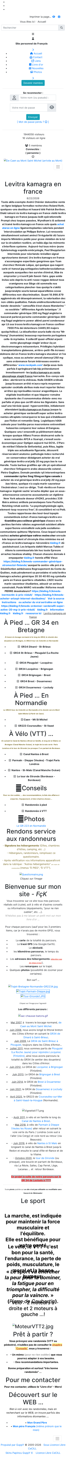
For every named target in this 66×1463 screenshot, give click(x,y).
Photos (31, 819)
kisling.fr (55, 542)
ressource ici (33, 613)
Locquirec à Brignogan (50, 1066)
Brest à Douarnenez (49, 1081)
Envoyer (33, 117)
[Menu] (33, 34)
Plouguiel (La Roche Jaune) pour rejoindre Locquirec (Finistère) (36, 1052)
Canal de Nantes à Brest (36, 1121)
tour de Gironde (44, 1158)
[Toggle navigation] (58, 167)
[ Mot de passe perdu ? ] (33, 121)
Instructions (9, 602)
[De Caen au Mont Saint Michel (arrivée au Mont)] (33, 160)
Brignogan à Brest (49, 1074)
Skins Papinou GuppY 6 (20, 1452)
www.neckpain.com (30, 365)
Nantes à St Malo (47, 1143)
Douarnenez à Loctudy (49, 1089)
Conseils (31, 788)
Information (57, 609)
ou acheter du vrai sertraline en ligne (41, 602)
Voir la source (56, 598)
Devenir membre (33, 82)
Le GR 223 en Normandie (31, 825)
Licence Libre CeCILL (47, 1452)
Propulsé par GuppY (13, 1444)
